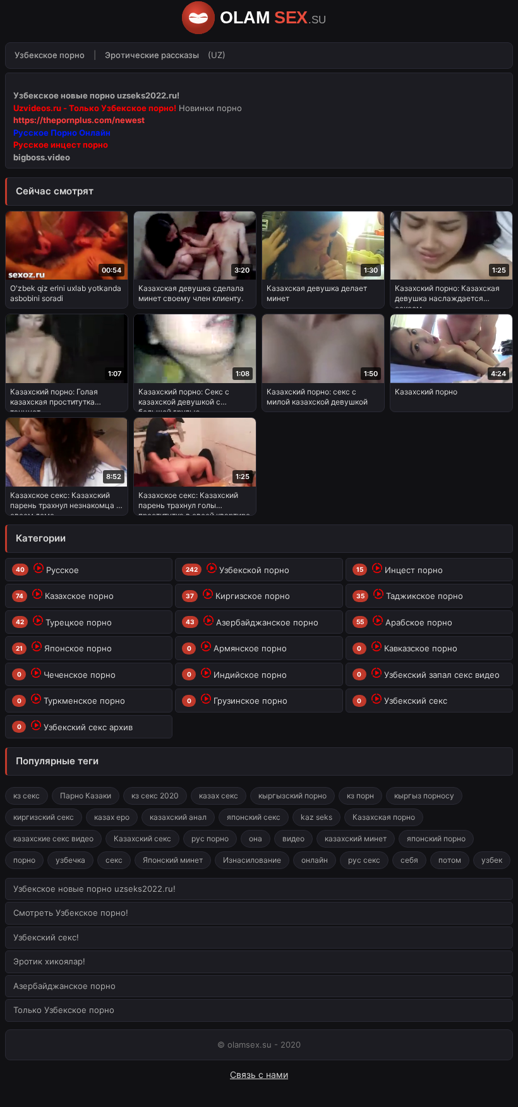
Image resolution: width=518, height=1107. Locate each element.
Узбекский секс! (46, 937)
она (255, 838)
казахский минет (356, 838)
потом (449, 860)
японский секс (253, 817)
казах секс (218, 795)
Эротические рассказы (152, 55)
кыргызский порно (292, 795)
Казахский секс (142, 838)
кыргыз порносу (424, 795)
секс (114, 860)
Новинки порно (210, 108)
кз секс (26, 795)
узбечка (70, 860)
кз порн (360, 795)
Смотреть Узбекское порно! (70, 913)
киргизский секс (43, 817)
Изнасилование (252, 860)
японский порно (436, 838)
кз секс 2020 (155, 795)
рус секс (364, 860)
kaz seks (316, 817)
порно (24, 860)
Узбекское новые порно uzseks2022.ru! (94, 889)
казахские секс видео (53, 838)
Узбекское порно (50, 55)
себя (409, 860)
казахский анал (178, 817)
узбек (491, 860)
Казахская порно (383, 817)
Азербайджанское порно (64, 986)
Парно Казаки (85, 795)
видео (293, 838)
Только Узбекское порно (63, 1010)
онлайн (314, 860)
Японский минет (173, 860)
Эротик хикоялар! (49, 961)
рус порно (210, 838)
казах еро (112, 817)
